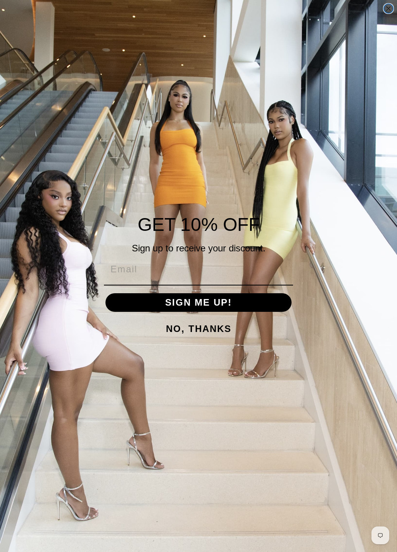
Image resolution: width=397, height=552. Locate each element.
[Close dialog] (388, 8)
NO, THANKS (198, 328)
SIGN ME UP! (198, 302)
